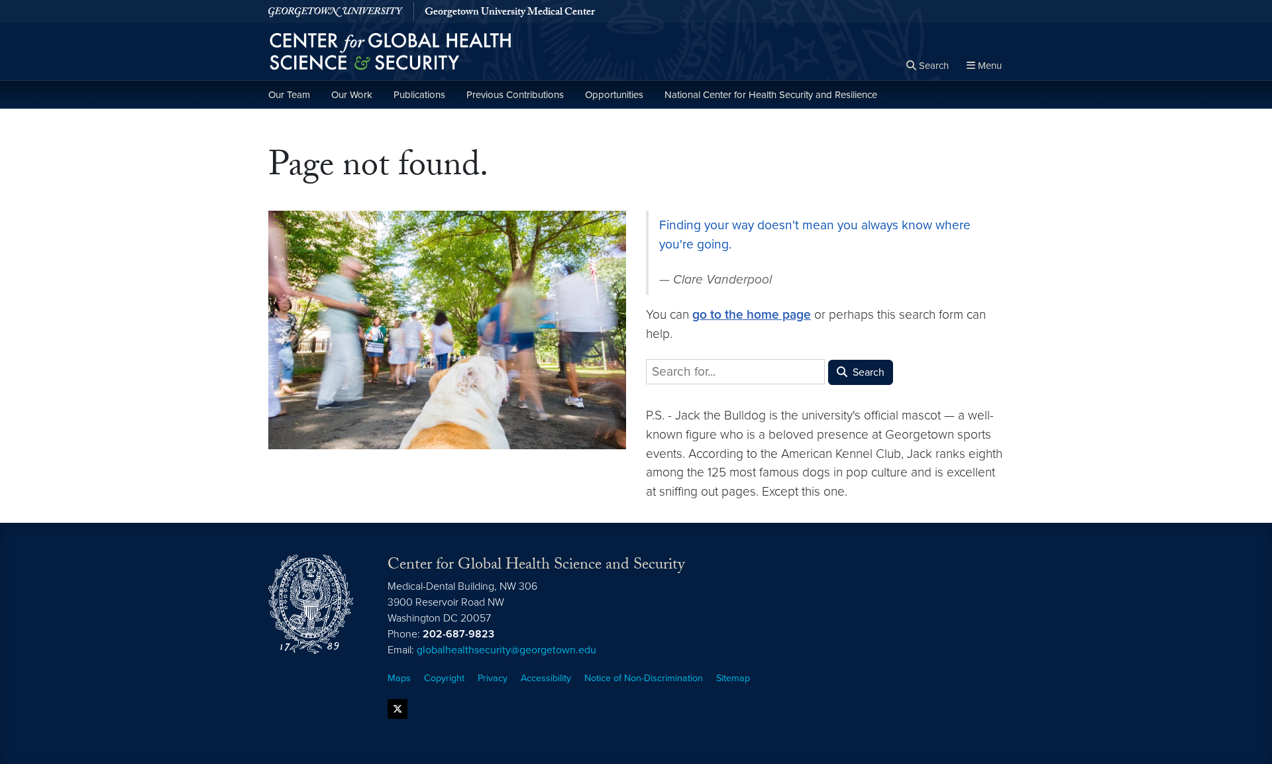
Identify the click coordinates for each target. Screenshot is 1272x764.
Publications (419, 95)
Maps (399, 678)
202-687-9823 (458, 634)
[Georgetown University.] (335, 11)
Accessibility (546, 678)
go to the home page (751, 314)
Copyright (444, 678)
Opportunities (614, 95)
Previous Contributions (515, 95)
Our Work (351, 95)
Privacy (492, 678)
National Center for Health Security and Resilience (770, 95)
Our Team (289, 95)
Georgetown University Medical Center (510, 13)
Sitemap (733, 678)
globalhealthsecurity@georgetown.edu (506, 650)
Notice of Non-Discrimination (643, 678)
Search (867, 372)
